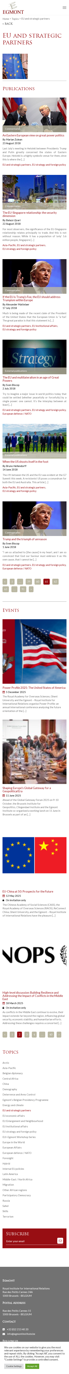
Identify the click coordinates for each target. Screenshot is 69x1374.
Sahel (6, 1205)
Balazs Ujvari (13, 220)
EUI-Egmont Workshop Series (19, 1137)
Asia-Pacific (9, 245)
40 (50, 1034)
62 (55, 582)
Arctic (6, 1062)
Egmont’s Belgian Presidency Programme (25, 1099)
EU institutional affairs (44, 325)
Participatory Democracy (17, 1195)
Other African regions (15, 1190)
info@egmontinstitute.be (21, 1333)
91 (23, 589)
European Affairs (12, 1147)
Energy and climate (13, 1105)
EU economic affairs (14, 1115)
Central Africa (10, 1078)
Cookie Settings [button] (14, 1366)
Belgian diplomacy (13, 1073)
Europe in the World (14, 1142)
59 (28, 582)
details (10, 128)
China (6, 1083)
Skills (5, 1211)
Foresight (8, 1158)
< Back (8, 24)
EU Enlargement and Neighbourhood (23, 1120)
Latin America (10, 1173)
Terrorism (8, 1216)
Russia (6, 1200)
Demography (10, 1089)
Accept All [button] (32, 1366)
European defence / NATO (17, 413)
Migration (8, 1184)
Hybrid (6, 1163)
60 (37, 582)
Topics (15, 18)
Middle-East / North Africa (17, 1179)
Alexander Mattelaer (17, 304)
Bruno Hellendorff (16, 465)
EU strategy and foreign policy (49, 164)
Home (6, 18)
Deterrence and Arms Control (19, 1094)
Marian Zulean (14, 139)
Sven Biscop (12, 384)
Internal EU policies (13, 1168)
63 (5, 589)
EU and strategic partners (17, 164)
